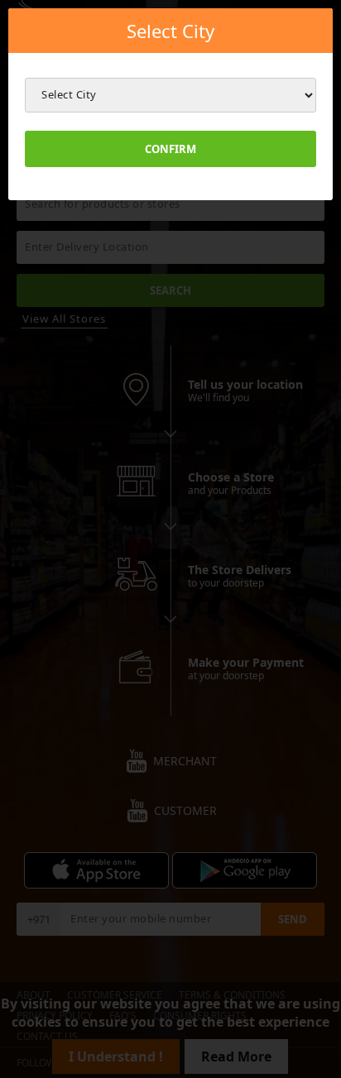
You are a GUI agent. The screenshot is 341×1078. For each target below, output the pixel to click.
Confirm (170, 148)
